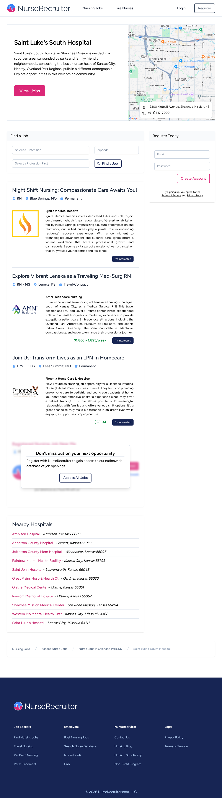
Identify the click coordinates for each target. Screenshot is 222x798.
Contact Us (122, 737)
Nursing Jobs (92, 8)
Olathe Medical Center (29, 587)
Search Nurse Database (80, 746)
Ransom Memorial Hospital (33, 596)
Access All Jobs (75, 478)
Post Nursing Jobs (76, 737)
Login (181, 8)
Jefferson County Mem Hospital (37, 552)
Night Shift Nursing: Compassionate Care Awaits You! (74, 190)
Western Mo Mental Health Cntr (37, 614)
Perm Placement (25, 764)
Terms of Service (171, 195)
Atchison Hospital (26, 534)
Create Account (193, 178)
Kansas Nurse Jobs (54, 649)
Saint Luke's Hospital (28, 623)
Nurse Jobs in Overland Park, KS (100, 649)
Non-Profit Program (127, 764)
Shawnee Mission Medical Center (38, 605)
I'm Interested (123, 258)
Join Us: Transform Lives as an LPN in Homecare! (69, 357)
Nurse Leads (72, 755)
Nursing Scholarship (128, 755)
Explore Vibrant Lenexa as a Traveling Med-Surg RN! (72, 276)
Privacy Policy (195, 195)
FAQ (67, 764)
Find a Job (110, 163)
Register (204, 8)
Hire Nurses (124, 8)
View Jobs (30, 90)
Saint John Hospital (27, 569)
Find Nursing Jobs (26, 737)
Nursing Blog (123, 746)
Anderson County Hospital (32, 543)
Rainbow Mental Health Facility (36, 561)
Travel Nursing (23, 746)
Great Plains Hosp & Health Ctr (36, 578)
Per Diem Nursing (26, 755)
